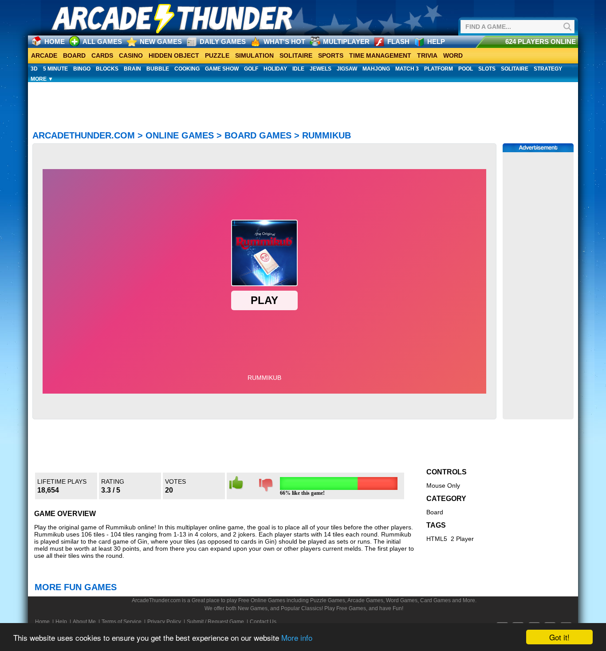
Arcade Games (365, 600)
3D (34, 68)
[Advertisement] (303, 98)
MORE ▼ (42, 79)
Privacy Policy (164, 622)
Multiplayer (346, 41)
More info (296, 637)
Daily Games (223, 41)
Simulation (254, 55)
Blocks (107, 68)
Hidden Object (174, 55)
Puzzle (217, 55)
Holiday (275, 68)
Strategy (548, 68)
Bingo (82, 68)
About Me (84, 622)
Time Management (380, 55)
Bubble (157, 68)
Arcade (44, 55)
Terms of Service (122, 622)
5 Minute (55, 68)
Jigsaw (347, 68)
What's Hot (284, 41)
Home (54, 41)
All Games (102, 41)
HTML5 (436, 538)
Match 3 (407, 68)
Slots (487, 68)
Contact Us (263, 622)
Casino (131, 55)
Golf (251, 68)
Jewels (320, 68)
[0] (266, 490)
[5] (236, 488)
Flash (398, 41)
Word (453, 55)
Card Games (435, 600)
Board (74, 55)
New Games (161, 41)
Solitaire (295, 55)
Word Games (401, 600)
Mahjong (376, 68)
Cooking (187, 68)
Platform (438, 68)
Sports (330, 55)
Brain (132, 68)
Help (436, 41)
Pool (465, 68)
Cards (102, 55)
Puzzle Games (327, 600)
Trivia (427, 55)
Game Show (222, 68)
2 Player (462, 538)
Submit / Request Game (215, 622)
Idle (298, 68)
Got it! (559, 637)
